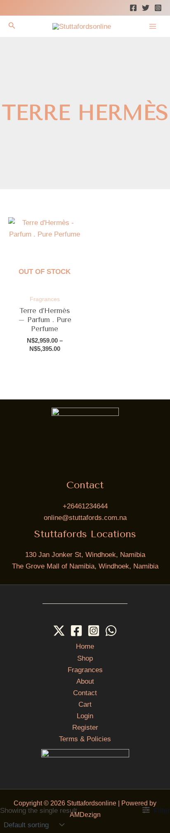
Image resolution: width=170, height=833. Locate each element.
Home (85, 646)
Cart (85, 704)
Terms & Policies (85, 739)
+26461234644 (85, 506)
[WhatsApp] (111, 630)
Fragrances (85, 670)
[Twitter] (145, 8)
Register (85, 727)
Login (85, 716)
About (85, 681)
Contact (85, 693)
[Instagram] (158, 8)
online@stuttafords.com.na (85, 518)
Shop (85, 658)
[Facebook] (133, 8)
